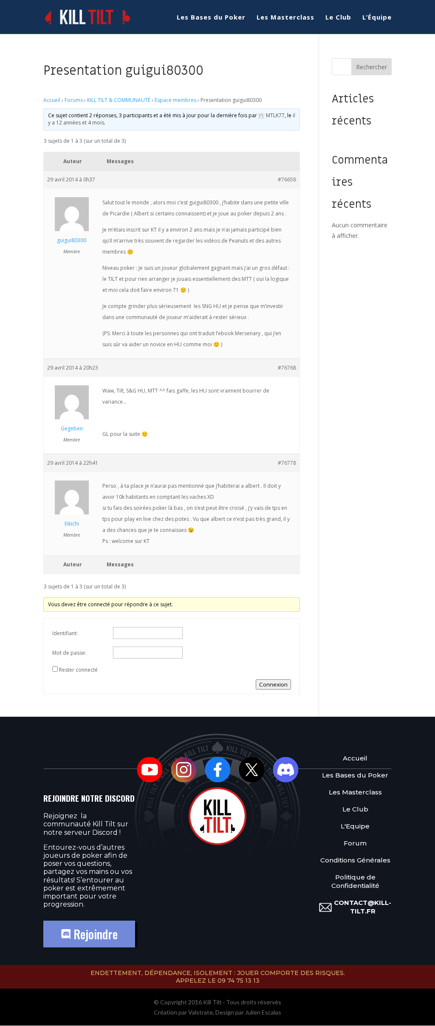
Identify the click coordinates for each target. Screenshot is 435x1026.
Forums (74, 100)
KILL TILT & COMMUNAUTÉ (118, 100)
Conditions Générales (355, 860)
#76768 (287, 367)
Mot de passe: (69, 652)
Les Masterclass (285, 17)
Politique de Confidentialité (355, 881)
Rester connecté (78, 669)
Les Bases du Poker (211, 17)
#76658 (287, 179)
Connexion (273, 684)
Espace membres (175, 100)
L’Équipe (377, 17)
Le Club (338, 17)
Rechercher (371, 67)
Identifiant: (65, 633)
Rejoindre (94, 934)
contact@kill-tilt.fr (362, 907)
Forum (355, 843)
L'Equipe (355, 826)
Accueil (51, 100)
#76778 (287, 462)
